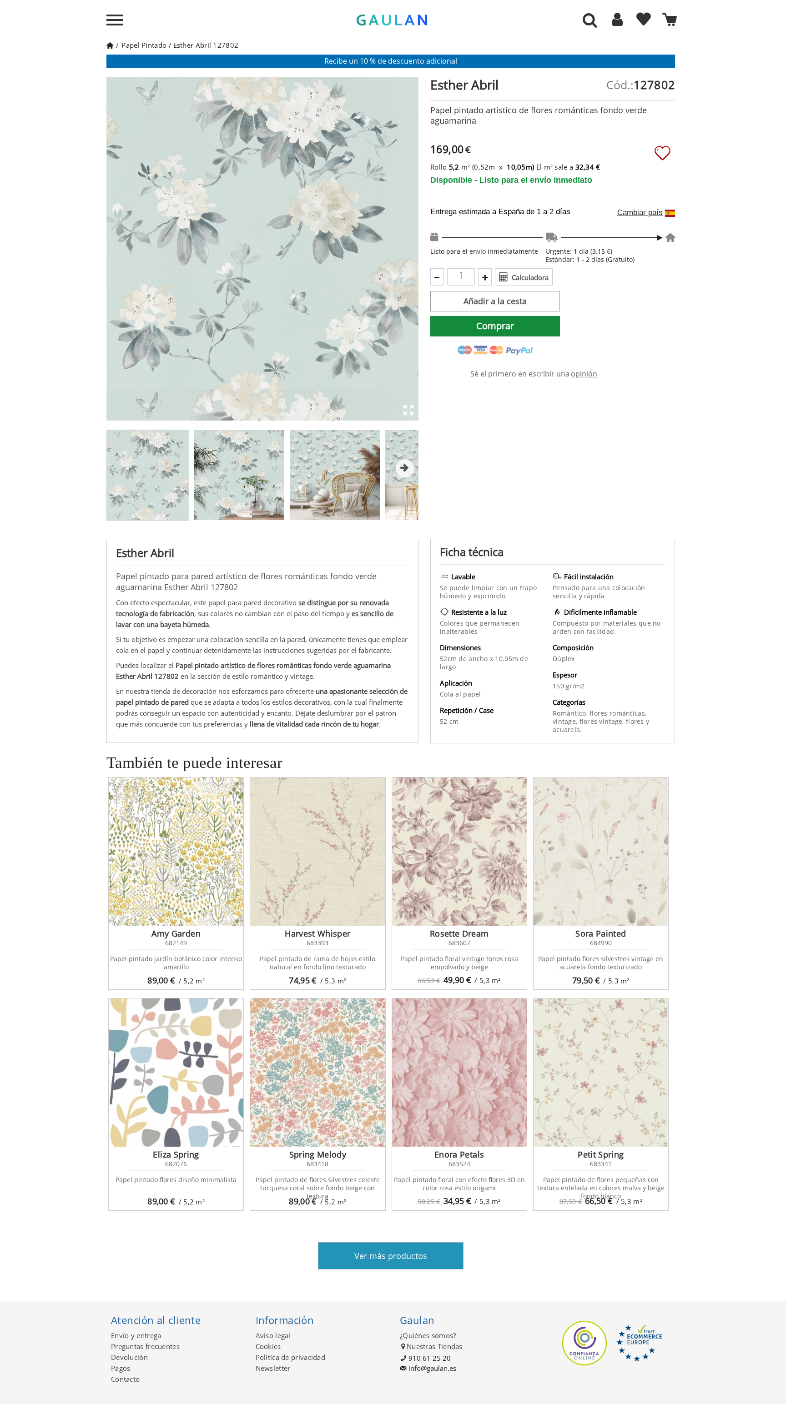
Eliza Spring (176, 1154)
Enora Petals (459, 1154)
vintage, (566, 721)
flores (636, 721)
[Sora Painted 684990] (601, 851)
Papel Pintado (143, 45)
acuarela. (567, 729)
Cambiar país (640, 213)
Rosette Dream (459, 933)
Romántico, (571, 713)
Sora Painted (600, 933)
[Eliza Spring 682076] (176, 1072)
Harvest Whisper (317, 933)
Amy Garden (176, 933)
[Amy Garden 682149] (176, 851)
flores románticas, (618, 713)
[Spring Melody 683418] (317, 1072)
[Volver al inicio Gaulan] (109, 45)
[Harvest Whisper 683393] (317, 851)
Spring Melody (318, 1154)
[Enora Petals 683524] (459, 1072)
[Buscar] (590, 21)
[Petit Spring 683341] (601, 1072)
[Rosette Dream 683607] (459, 851)
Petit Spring (601, 1154)
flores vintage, (602, 721)
